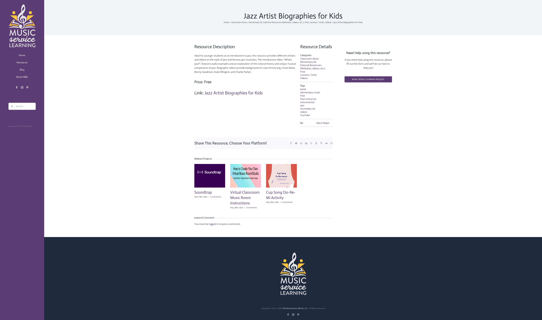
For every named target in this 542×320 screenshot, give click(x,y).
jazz (302, 105)
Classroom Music (309, 58)
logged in (214, 224)
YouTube (305, 115)
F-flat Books (26, 126)
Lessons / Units (308, 74)
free (302, 95)
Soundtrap (203, 192)
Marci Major (322, 123)
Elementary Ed (308, 61)
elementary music (310, 92)
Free (302, 71)
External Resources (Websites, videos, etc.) (312, 66)
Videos (304, 78)
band (303, 89)
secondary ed (307, 108)
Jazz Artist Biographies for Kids (234, 93)
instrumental (307, 102)
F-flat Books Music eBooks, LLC (295, 308)
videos (303, 111)
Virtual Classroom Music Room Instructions (245, 198)
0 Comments (215, 196)
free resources (308, 98)
